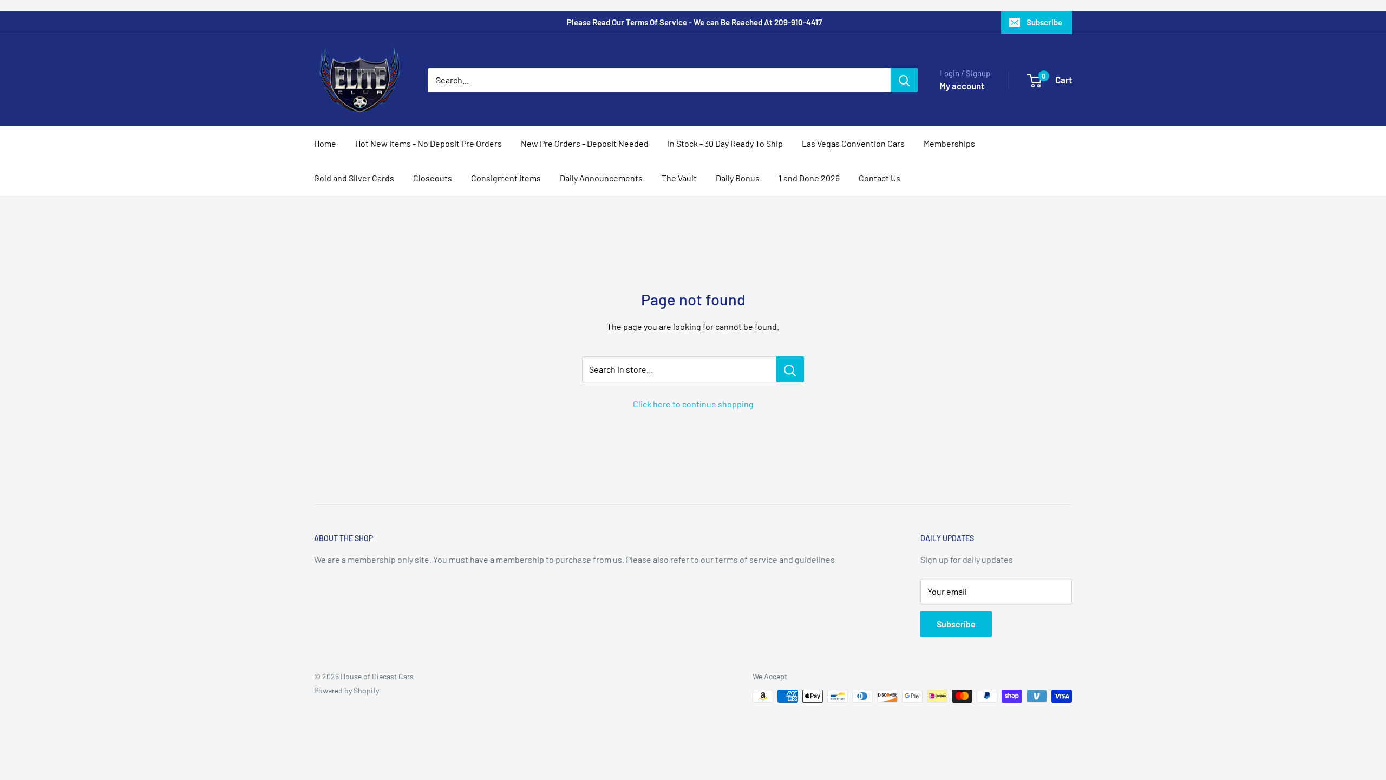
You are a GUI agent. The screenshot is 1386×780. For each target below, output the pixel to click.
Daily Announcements (601, 178)
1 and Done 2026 (809, 178)
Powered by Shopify (346, 690)
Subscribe (1044, 22)
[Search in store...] (790, 369)
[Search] (904, 80)
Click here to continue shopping (693, 404)
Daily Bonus (738, 178)
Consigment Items (506, 178)
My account (961, 85)
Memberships (949, 143)
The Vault (679, 178)
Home (325, 143)
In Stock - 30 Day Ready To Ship (725, 143)
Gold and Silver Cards (354, 178)
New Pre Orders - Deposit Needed (585, 143)
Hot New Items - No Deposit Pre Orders (428, 143)
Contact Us (879, 178)
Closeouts (432, 178)
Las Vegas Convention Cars (853, 143)
